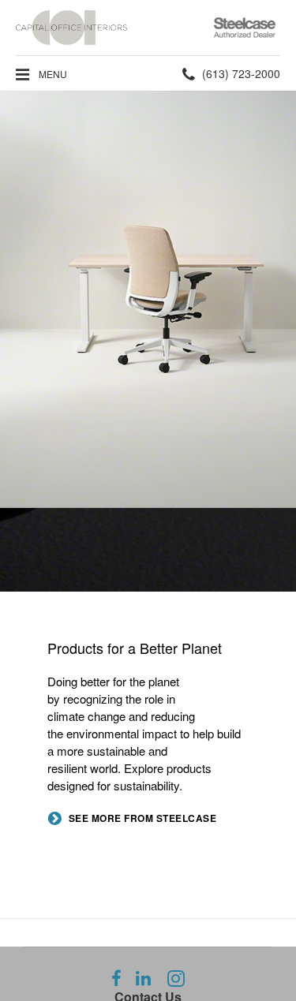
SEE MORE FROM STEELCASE (142, 818)
